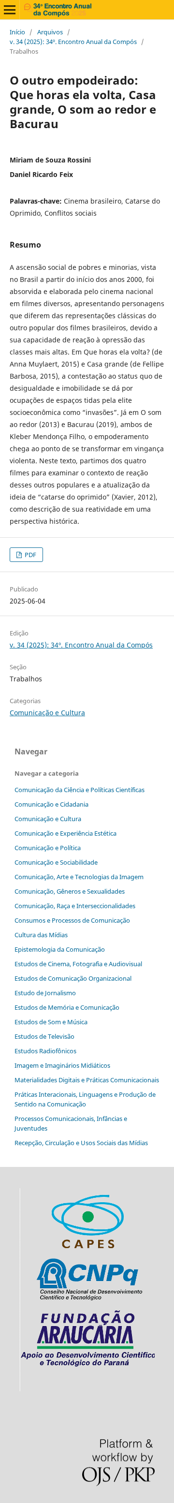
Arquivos (50, 32)
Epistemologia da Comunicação (59, 949)
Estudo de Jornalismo (45, 992)
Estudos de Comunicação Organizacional (72, 978)
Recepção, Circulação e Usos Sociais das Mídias (81, 1142)
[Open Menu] (9, 9)
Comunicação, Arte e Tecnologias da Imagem (79, 876)
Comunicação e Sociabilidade (56, 862)
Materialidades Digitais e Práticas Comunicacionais (86, 1080)
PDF (29, 554)
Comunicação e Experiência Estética (65, 833)
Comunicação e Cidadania (51, 804)
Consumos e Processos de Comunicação (72, 920)
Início (17, 32)
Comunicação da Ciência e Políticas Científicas (79, 789)
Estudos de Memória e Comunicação (66, 1007)
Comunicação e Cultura (47, 712)
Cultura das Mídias (41, 934)
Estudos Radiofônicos (45, 1050)
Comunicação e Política (47, 847)
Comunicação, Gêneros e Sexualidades (69, 891)
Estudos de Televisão (44, 1036)
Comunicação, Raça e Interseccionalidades (74, 905)
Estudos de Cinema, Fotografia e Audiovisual (78, 963)
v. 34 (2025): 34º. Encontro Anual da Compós (73, 41)
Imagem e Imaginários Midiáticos (62, 1065)
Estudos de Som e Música (50, 1021)
